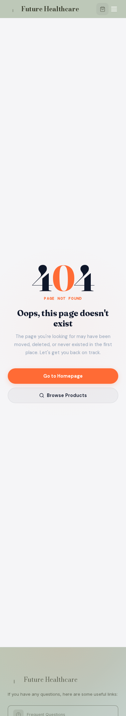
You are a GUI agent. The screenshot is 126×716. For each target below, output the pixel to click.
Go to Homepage (63, 376)
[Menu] (114, 9)
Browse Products (67, 395)
